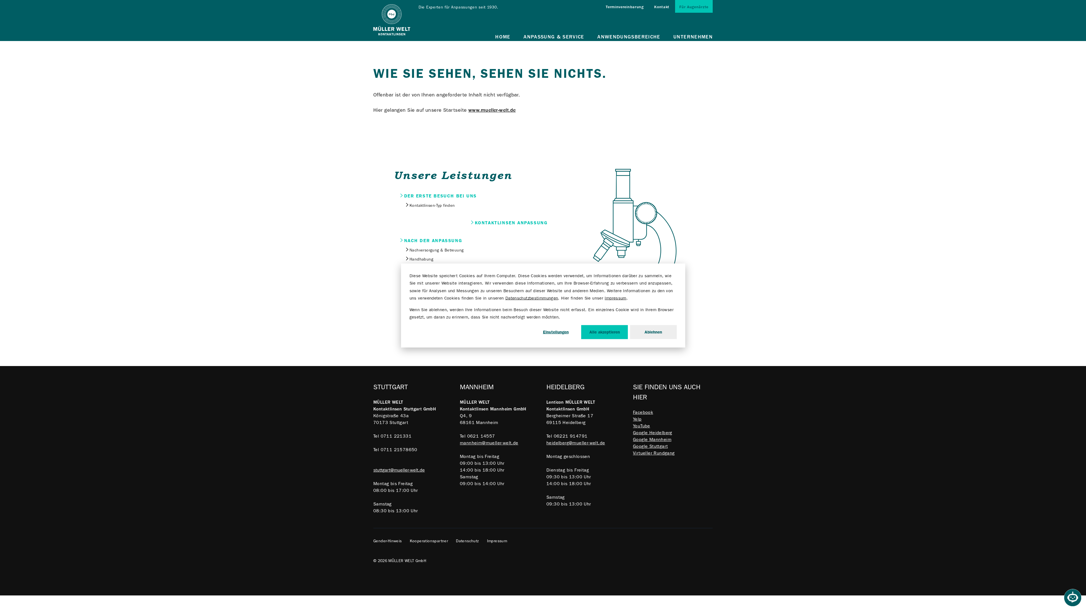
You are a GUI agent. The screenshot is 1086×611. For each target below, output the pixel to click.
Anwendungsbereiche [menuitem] (628, 37)
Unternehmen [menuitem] (693, 37)
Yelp (637, 419)
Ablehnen (653, 332)
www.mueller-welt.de (492, 110)
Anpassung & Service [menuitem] (553, 37)
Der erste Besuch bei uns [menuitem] (440, 196)
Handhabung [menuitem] (421, 259)
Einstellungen (556, 332)
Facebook (643, 412)
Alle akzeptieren (604, 332)
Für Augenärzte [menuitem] (693, 7)
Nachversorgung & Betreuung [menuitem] (437, 250)
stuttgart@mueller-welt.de (399, 470)
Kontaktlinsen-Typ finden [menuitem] (432, 205)
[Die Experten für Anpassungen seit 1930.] (391, 20)
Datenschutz (467, 540)
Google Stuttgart (650, 446)
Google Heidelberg (652, 432)
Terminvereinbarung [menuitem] (625, 7)
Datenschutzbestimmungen (531, 297)
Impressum (615, 297)
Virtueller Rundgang (654, 453)
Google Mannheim (652, 439)
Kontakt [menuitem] (661, 7)
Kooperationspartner (429, 540)
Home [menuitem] (502, 37)
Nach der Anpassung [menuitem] (433, 240)
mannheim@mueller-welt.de (489, 443)
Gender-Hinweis (387, 540)
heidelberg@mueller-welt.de (575, 443)
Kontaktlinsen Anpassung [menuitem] (511, 222)
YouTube (641, 426)
